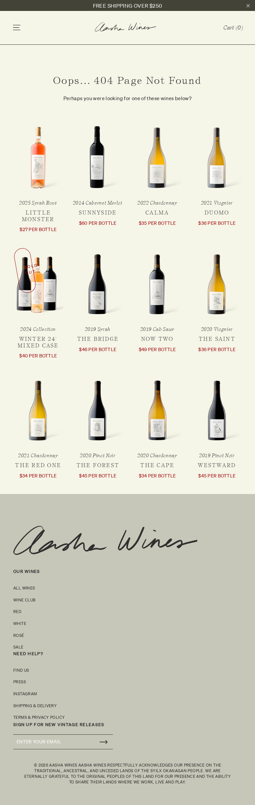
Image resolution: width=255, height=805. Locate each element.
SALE (18, 647)
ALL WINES (24, 588)
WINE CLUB (24, 600)
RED (17, 611)
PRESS (19, 682)
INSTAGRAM (25, 694)
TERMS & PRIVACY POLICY (39, 717)
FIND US (21, 670)
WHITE (19, 623)
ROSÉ (18, 635)
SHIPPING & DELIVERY (35, 706)
